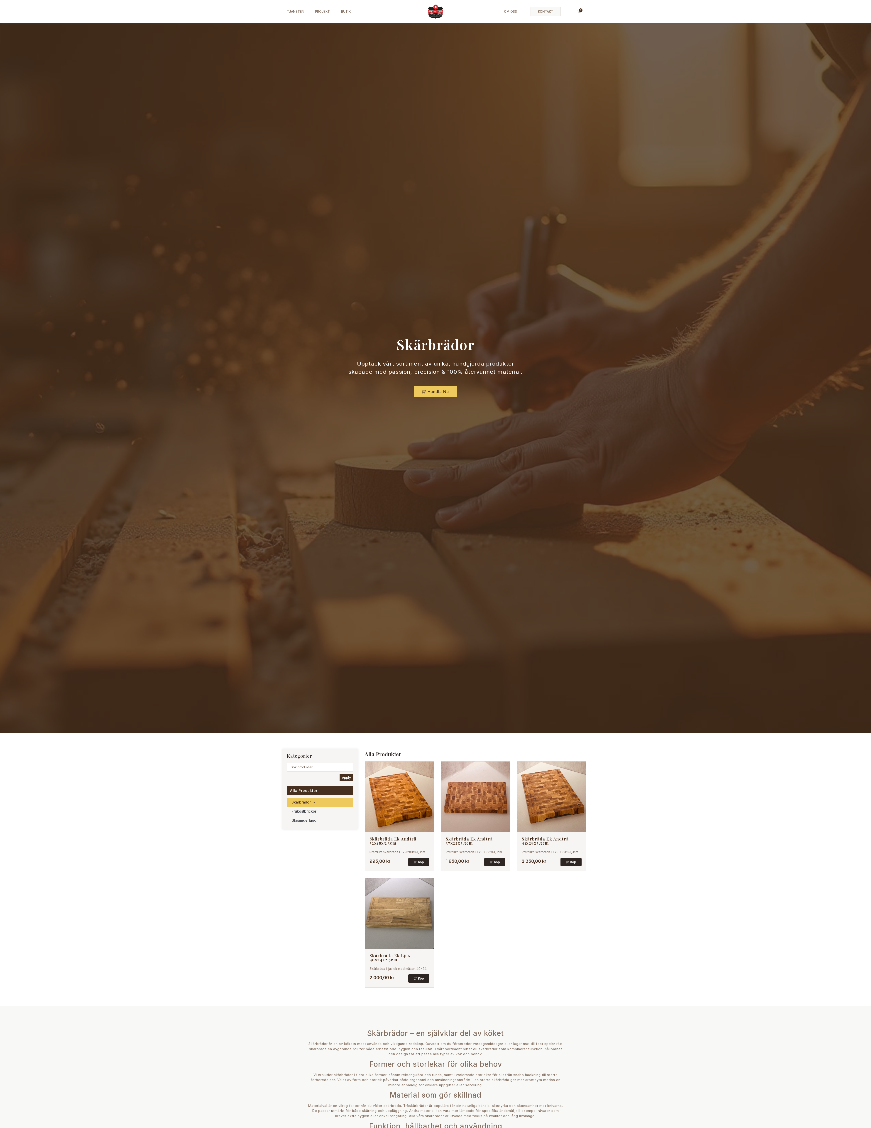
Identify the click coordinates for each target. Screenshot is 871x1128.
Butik (346, 11)
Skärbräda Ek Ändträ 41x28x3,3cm (545, 841)
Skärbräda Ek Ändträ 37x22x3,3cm (469, 841)
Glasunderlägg (303, 820)
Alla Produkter (304, 790)
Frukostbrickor (303, 811)
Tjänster (295, 11)
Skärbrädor (301, 802)
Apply (346, 777)
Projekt (322, 11)
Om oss (510, 11)
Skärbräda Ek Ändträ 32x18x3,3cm (393, 841)
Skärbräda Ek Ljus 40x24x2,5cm (390, 957)
